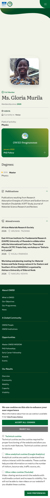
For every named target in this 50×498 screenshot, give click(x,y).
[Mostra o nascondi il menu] (45, 4)
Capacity (5, 388)
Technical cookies (13, 436)
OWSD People (7, 325)
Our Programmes (9, 305)
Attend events (12, 221)
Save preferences (36, 493)
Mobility (5, 384)
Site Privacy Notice (15, 417)
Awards (5, 357)
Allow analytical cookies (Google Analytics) (25, 454)
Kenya (7, 111)
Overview (6, 376)
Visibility (5, 392)
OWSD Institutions (9, 329)
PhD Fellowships (8, 348)
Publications (11, 191)
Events (4, 361)
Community (7, 380)
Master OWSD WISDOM (12, 344)
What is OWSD (8, 297)
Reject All (25, 429)
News (4, 309)
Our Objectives (8, 301)
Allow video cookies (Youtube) (19, 472)
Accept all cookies (25, 422)
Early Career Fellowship (11, 352)
